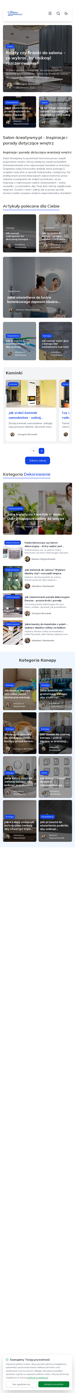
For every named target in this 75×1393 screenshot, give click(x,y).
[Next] (41, 451)
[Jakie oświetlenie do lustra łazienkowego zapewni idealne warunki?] (37, 287)
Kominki (13, 384)
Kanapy (10, 228)
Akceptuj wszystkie (53, 1384)
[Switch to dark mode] (66, 13)
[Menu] (50, 13)
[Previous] (34, 451)
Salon (10, 46)
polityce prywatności (37, 1377)
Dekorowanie (15, 508)
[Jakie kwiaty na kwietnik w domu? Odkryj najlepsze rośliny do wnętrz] (37, 508)
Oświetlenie (12, 102)
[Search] (58, 13)
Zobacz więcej (37, 460)
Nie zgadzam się (21, 1384)
